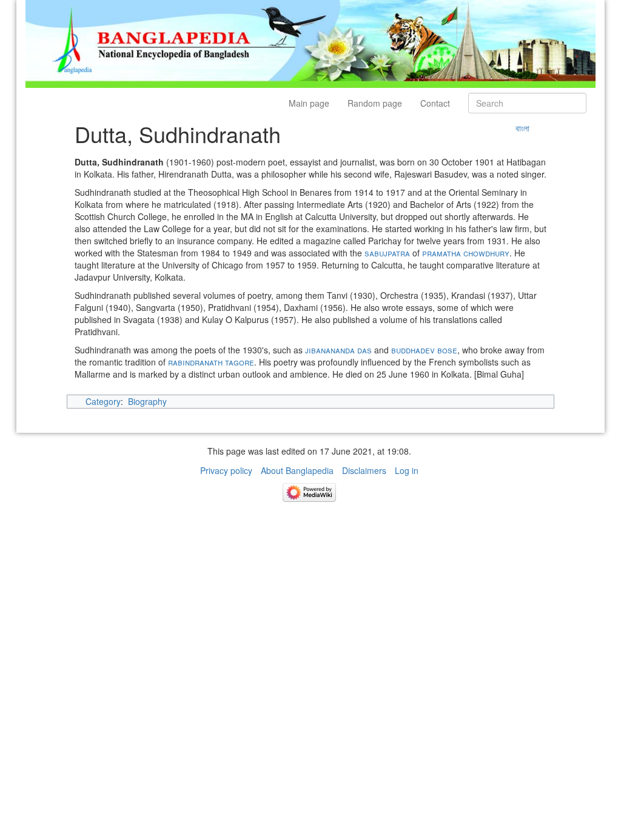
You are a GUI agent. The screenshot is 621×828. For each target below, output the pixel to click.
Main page (309, 103)
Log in (406, 470)
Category (103, 401)
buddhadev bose (424, 350)
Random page (374, 103)
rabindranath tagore (211, 362)
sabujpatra (387, 253)
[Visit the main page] (310, 42)
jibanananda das (338, 350)
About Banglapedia (297, 470)
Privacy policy (226, 470)
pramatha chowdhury (465, 253)
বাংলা (522, 128)
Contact (435, 103)
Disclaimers (364, 470)
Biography (147, 401)
